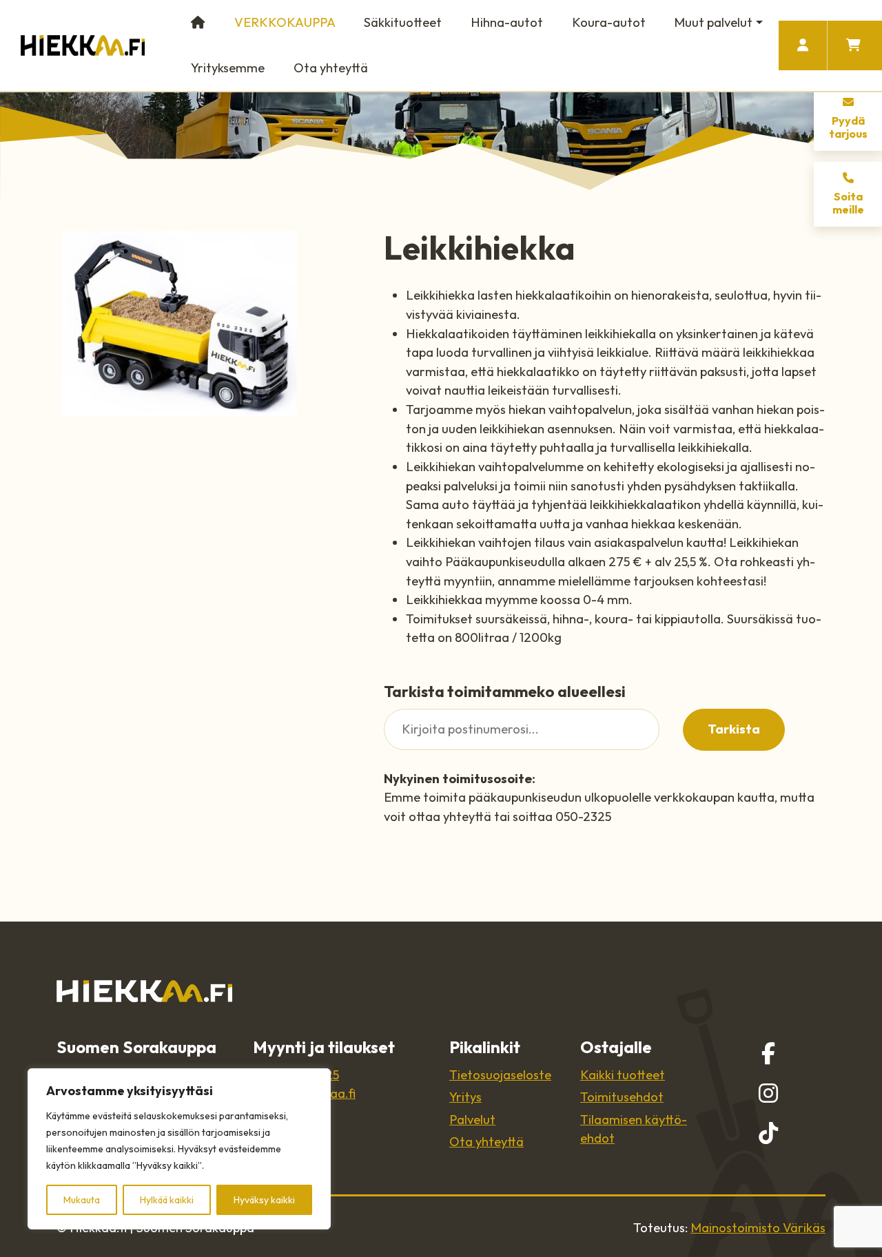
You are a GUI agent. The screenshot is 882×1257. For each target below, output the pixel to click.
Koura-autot (609, 22)
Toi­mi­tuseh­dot (622, 1097)
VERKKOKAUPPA (285, 22)
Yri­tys (465, 1097)
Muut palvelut (713, 22)
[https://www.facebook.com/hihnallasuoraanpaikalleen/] (768, 1053)
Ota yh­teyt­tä (486, 1142)
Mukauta (81, 1200)
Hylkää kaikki (167, 1200)
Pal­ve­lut (472, 1120)
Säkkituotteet (403, 22)
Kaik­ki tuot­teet (622, 1075)
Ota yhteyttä (331, 68)
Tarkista (734, 729)
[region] (179, 1148)
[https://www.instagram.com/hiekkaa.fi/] (768, 1093)
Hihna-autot (507, 22)
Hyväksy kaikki (264, 1200)
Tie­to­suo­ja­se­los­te (500, 1075)
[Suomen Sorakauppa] (82, 45)
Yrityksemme (228, 68)
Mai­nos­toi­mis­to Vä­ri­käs (757, 1228)
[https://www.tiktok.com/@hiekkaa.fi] (768, 1133)
